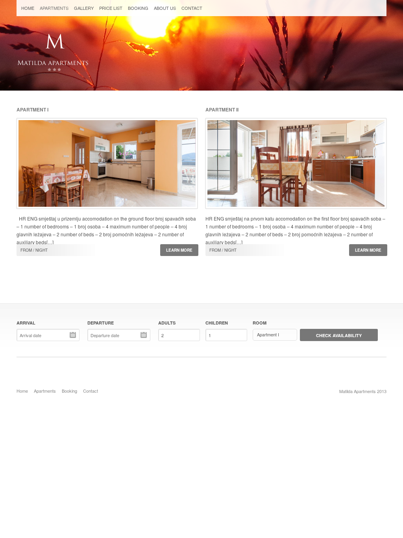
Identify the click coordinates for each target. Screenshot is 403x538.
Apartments (54, 8)
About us (165, 8)
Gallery (84, 8)
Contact (191, 8)
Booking (138, 8)
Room (259, 323)
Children (216, 323)
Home (27, 8)
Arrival (26, 323)
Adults (167, 323)
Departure (100, 323)
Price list (110, 8)
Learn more (179, 250)
